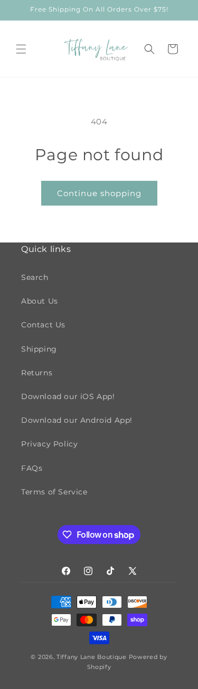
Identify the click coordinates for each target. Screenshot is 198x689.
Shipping (39, 349)
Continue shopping (99, 193)
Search (35, 277)
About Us (39, 301)
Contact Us (43, 324)
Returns (36, 372)
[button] (21, 49)
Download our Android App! (77, 420)
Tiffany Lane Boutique (91, 657)
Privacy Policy (49, 444)
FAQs (31, 468)
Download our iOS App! (68, 396)
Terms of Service (54, 492)
